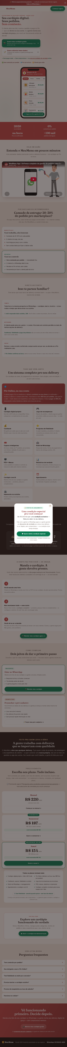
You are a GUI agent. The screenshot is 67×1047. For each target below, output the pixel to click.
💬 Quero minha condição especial (33, 534)
